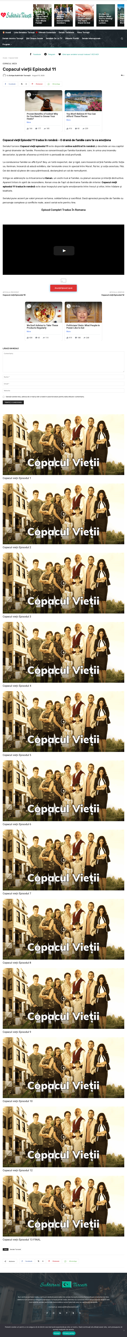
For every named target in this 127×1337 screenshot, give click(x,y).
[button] (122, 38)
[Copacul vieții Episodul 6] (63, 790)
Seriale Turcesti (15, 1249)
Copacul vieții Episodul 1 (17, 478)
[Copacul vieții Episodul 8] (63, 929)
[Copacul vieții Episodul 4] (63, 652)
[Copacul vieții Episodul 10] (63, 1067)
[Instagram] (53, 1313)
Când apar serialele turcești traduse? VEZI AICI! (80, 54)
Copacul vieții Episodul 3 (17, 616)
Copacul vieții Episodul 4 (17, 685)
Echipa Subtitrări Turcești (20, 75)
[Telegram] (45, 54)
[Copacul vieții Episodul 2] (63, 513)
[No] (124, 1330)
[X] (80, 1313)
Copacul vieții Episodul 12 (112, 295)
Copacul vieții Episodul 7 (17, 893)
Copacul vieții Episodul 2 (17, 547)
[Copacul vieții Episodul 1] (63, 444)
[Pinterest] (66, 1313)
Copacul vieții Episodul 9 (17, 1031)
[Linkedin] (60, 1313)
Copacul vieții (13, 58)
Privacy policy (68, 1333)
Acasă (5, 58)
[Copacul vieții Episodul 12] (63, 1136)
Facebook (37, 54)
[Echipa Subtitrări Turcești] (5, 75)
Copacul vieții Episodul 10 (14, 295)
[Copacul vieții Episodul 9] (63, 998)
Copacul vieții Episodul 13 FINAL (22, 1239)
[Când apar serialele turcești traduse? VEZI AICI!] (59, 54)
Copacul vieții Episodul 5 (17, 755)
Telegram (51, 54)
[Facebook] (30, 54)
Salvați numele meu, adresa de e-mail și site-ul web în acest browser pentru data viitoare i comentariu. (45, 397)
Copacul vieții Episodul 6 (17, 824)
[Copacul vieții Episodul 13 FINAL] (63, 1206)
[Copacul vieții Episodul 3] (63, 583)
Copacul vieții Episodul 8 (17, 962)
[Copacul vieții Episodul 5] (63, 721)
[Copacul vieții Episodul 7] (63, 860)
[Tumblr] (73, 1313)
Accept (57, 1333)
